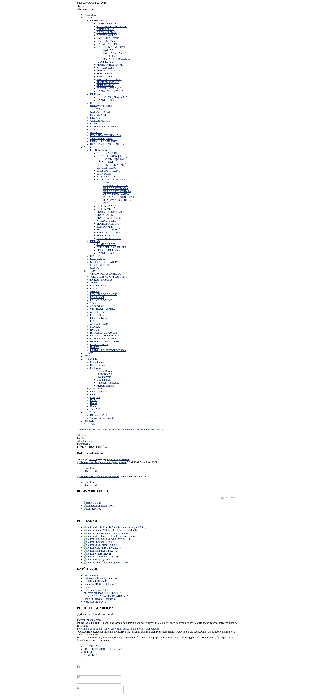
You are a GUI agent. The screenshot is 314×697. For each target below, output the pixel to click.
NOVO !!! (96, 502)
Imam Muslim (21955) (106, 556)
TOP (79, 660)
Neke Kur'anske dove (95, 601)
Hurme (87, 587)
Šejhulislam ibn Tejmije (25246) (111, 533)
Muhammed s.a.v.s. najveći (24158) (113, 539)
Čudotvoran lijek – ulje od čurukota (102, 578)
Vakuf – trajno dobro (87, 634)
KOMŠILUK (91, 654)
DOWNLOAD (91, 646)
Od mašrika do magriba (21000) (111, 562)
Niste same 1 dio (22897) (108, 547)
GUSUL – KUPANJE (95, 581)
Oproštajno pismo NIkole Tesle (100, 590)
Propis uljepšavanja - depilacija (99, 598)
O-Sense (233, 497)
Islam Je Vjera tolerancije (108, 462)
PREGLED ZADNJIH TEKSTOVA (103, 649)
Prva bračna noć (92, 575)
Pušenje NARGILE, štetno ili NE (101, 584)
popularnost (112, 459)
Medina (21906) (103, 559)
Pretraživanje (83, 443)
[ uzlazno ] (124, 459)
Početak (81, 438)
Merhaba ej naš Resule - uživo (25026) (115, 536)
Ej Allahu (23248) (104, 541)
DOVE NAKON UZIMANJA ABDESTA (106, 595)
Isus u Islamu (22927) (106, 544)
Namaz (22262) (103, 553)
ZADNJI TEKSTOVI (102, 505)
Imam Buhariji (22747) (106, 550)
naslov (92, 459)
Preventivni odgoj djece (89, 619)
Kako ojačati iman (104, 476)
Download (89, 468)
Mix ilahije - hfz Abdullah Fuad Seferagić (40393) (120, 527)
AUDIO (81, 429)
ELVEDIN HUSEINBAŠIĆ (120, 429)
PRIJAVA (96, 508)
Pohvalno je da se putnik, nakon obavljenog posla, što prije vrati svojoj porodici (118, 628)
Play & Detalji (91, 470)
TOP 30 (88, 652)
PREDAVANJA (95, 429)
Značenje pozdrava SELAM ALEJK (103, 592)
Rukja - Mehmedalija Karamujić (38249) (116, 530)
